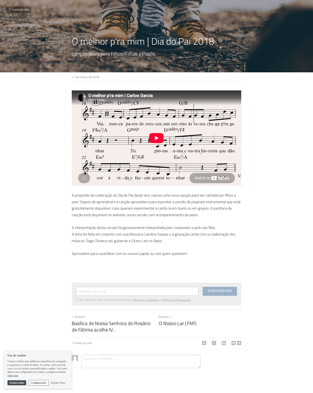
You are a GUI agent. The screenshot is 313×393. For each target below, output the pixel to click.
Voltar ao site (20, 9)
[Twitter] (214, 343)
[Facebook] (204, 343)
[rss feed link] (239, 343)
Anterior (80, 316)
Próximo (164, 316)
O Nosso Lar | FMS (178, 323)
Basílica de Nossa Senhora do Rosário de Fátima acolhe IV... (111, 326)
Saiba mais (12, 375)
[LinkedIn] (224, 343)
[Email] (233, 343)
